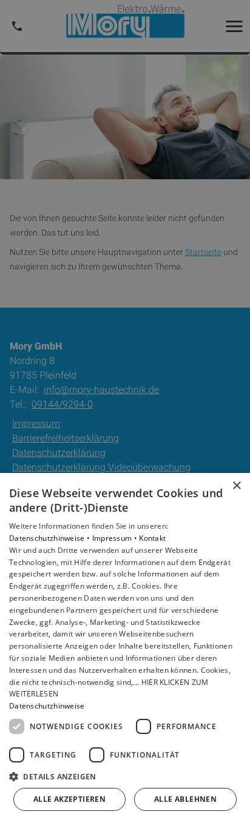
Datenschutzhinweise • (50, 538)
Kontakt (152, 538)
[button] (125, 776)
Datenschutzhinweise (47, 706)
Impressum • (116, 538)
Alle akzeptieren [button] (69, 799)
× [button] (236, 486)
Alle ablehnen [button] (185, 799)
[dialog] (125, 648)
